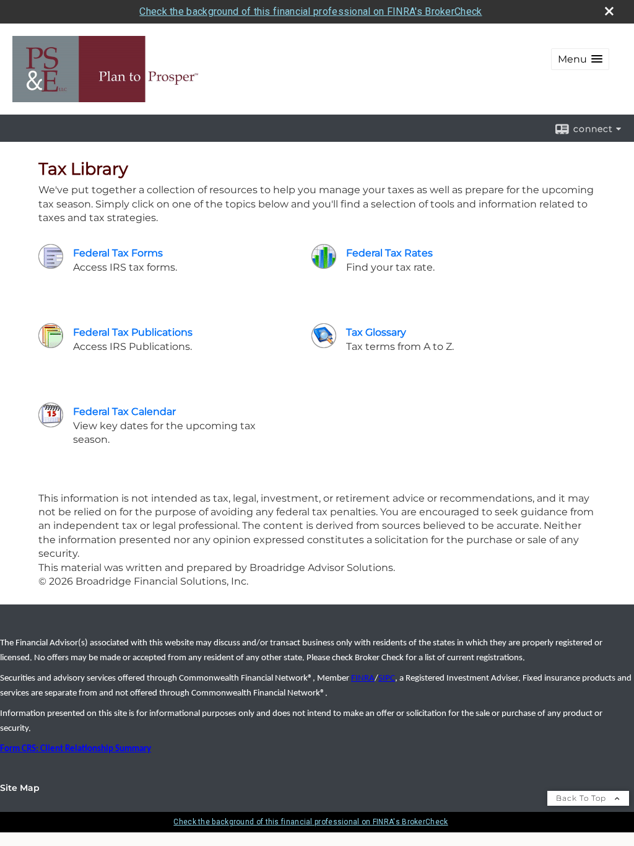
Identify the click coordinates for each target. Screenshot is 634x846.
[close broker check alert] (609, 11)
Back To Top (582, 798)
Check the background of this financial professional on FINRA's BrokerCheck (310, 11)
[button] (580, 59)
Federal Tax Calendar (124, 411)
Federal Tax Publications (133, 332)
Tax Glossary (376, 332)
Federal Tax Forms (118, 253)
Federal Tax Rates (389, 253)
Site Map (20, 787)
